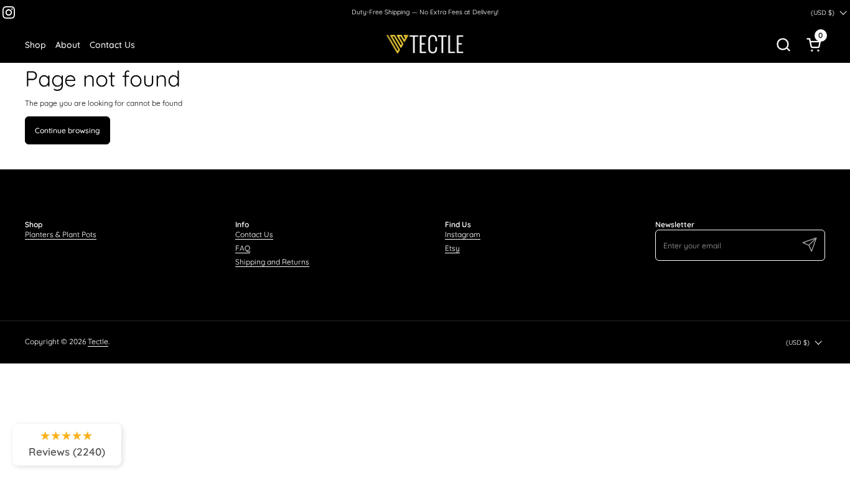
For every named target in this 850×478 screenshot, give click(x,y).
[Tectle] (424, 44)
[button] (783, 44)
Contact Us (254, 234)
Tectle (98, 341)
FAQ (242, 248)
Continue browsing (67, 130)
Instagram (462, 234)
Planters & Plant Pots (60, 234)
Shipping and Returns (272, 261)
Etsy (452, 248)
